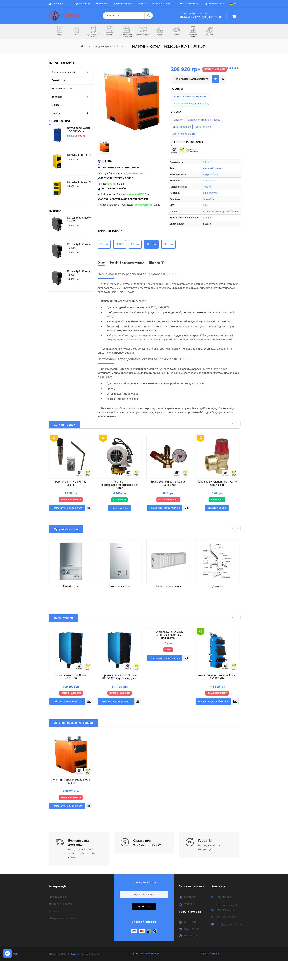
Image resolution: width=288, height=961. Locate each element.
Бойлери (57, 96)
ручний (207, 217)
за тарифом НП (134, 194)
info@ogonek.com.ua (229, 924)
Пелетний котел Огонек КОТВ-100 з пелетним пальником (168, 635)
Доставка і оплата (60, 904)
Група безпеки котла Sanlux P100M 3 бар (168, 483)
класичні (208, 168)
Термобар (208, 199)
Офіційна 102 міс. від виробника (190, 96)
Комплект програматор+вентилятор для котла (119, 485)
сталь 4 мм (209, 180)
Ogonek (75, 953)
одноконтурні (210, 193)
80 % (205, 205)
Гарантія (54, 911)
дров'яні (217, 168)
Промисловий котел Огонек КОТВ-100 (71, 677)
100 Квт (151, 244)
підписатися (144, 906)
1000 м (207, 186)
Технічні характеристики (127, 262)
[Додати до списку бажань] (215, 79)
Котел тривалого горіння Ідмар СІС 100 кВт (217, 677)
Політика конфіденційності (144, 953)
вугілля (207, 211)
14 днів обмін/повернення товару (191, 103)
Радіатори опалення (168, 586)
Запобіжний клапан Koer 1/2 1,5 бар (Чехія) (217, 483)
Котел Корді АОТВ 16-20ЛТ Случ (78, 129)
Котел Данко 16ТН (79, 154)
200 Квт (168, 244)
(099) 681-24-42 (212, 17)
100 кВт (207, 162)
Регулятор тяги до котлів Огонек (70, 483)
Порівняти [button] (57, 3)
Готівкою (178, 119)
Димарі (56, 104)
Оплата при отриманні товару (204, 119)
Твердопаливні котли (105, 46)
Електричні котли (62, 88)
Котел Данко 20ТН (79, 181)
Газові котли (59, 80)
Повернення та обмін (62, 918)
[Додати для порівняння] (223, 79)
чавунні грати (210, 174)
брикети (234, 211)
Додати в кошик (119, 508)
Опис (101, 262)
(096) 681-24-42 (190, 17)
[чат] (7, 953)
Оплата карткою (182, 126)
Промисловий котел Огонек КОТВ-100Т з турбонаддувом (120, 677)
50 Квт (135, 244)
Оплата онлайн (204, 126)
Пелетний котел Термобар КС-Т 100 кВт (71, 781)
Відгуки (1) (156, 262)
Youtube (189, 904)
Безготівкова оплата (184, 133)
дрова (225, 211)
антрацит (217, 211)
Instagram (190, 896)
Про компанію (58, 896)
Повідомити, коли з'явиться (191, 79)
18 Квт (104, 244)
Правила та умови (209, 953)
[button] (235, 17)
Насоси (56, 113)
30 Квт (120, 244)
